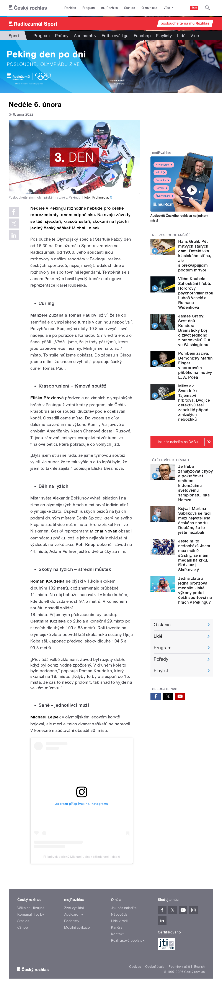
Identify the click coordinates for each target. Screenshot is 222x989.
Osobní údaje (155, 966)
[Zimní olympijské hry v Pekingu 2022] (111, 66)
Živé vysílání (163, 195)
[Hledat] (207, 8)
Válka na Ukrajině (30, 908)
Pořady (62, 35)
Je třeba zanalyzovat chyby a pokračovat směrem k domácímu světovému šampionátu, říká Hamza (195, 483)
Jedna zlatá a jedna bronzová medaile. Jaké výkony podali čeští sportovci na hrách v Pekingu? (195, 590)
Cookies (135, 966)
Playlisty (164, 35)
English (199, 966)
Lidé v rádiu (120, 921)
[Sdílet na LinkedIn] (14, 235)
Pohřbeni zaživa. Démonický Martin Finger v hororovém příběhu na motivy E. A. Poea (195, 365)
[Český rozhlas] (28, 8)
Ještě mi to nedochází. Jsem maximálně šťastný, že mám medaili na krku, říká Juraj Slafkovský (194, 555)
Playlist (161, 670)
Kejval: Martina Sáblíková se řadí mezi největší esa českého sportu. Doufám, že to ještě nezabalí (194, 520)
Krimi (159, 172)
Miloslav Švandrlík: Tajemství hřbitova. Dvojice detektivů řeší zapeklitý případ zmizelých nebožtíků (194, 403)
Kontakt (117, 934)
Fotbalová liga (115, 35)
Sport (14, 35)
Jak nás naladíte (124, 908)
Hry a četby (162, 164)
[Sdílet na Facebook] (14, 212)
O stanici (162, 624)
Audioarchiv (85, 35)
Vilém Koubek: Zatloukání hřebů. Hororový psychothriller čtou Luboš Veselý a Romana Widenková (195, 293)
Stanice (129, 8)
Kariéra (116, 927)
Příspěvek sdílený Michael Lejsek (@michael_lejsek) (81, 856)
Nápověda (119, 914)
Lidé (181, 35)
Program (88, 8)
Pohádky (161, 180)
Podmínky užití (179, 966)
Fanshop (142, 35)
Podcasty (71, 921)
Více (197, 35)
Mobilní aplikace (77, 927)
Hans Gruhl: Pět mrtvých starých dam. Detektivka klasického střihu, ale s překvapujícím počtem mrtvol (194, 255)
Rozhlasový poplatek (127, 940)
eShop (22, 927)
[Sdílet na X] (14, 223)
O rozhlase (149, 8)
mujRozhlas (109, 8)
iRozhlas (70, 8)
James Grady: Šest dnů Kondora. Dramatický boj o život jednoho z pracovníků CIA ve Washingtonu (194, 330)
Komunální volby (30, 914)
